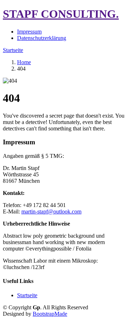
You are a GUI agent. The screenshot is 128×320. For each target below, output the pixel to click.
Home (24, 62)
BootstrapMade (50, 314)
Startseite (13, 50)
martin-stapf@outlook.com (51, 211)
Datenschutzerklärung (41, 38)
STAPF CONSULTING (61, 13)
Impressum (29, 32)
